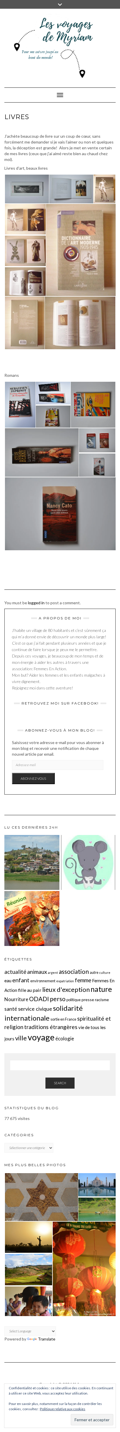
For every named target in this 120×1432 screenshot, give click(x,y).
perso (58, 998)
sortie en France (63, 1019)
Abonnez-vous (33, 778)
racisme (102, 999)
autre (94, 972)
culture (104, 972)
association (74, 971)
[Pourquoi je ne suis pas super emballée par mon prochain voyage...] (31, 918)
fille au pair (29, 990)
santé (10, 1009)
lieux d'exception (66, 989)
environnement (42, 980)
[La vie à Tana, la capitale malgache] (31, 862)
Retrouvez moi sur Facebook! (60, 703)
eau (7, 980)
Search (60, 1083)
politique (73, 999)
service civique (35, 1009)
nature (101, 989)
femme (83, 980)
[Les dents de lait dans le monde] (88, 862)
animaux (37, 972)
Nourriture (16, 999)
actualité (15, 972)
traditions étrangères (50, 1027)
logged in (36, 602)
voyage (41, 1037)
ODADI (39, 998)
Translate (46, 1338)
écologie (64, 1038)
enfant (20, 979)
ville (21, 1038)
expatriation (65, 981)
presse (88, 999)
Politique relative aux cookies (62, 1409)
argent (53, 972)
